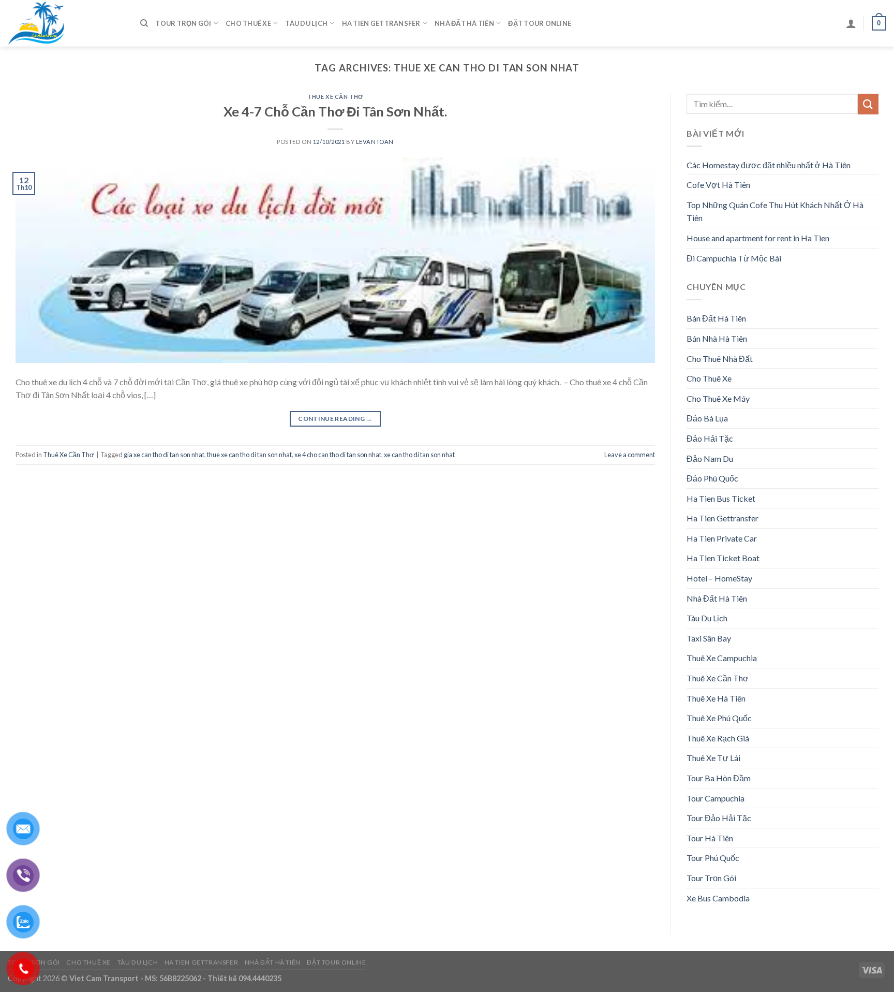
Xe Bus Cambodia (718, 898)
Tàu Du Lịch (306, 23)
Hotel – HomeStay (719, 578)
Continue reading (335, 418)
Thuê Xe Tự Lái (713, 758)
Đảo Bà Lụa (707, 418)
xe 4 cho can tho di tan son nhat (337, 454)
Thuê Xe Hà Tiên (716, 698)
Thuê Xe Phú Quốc (719, 718)
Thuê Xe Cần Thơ (335, 96)
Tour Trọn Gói (183, 23)
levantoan (375, 141)
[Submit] (868, 104)
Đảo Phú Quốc (712, 478)
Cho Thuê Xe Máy (718, 398)
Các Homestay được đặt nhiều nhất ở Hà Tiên (769, 165)
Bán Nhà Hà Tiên (717, 338)
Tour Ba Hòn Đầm (719, 778)
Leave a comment (629, 454)
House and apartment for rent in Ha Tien (758, 238)
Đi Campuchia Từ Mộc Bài (734, 258)
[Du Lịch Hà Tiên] (66, 23)
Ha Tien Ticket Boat (723, 558)
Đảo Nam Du (710, 458)
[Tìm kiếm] (144, 23)
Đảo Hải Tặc (710, 438)
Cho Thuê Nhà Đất (720, 358)
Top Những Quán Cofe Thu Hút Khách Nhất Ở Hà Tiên (775, 211)
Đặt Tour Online (539, 23)
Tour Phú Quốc (713, 858)
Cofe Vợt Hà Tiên (718, 184)
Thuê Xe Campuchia (722, 658)
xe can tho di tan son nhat (419, 454)
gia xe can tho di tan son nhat (164, 454)
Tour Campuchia (715, 798)
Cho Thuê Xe (248, 23)
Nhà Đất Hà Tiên (464, 23)
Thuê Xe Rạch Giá (718, 738)
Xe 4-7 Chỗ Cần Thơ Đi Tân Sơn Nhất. (335, 111)
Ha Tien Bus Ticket (721, 498)
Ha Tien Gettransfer (381, 23)
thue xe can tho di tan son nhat (249, 454)
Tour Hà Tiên (710, 838)
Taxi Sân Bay (709, 638)
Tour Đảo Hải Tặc (719, 818)
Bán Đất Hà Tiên (716, 318)
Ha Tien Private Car (722, 538)
